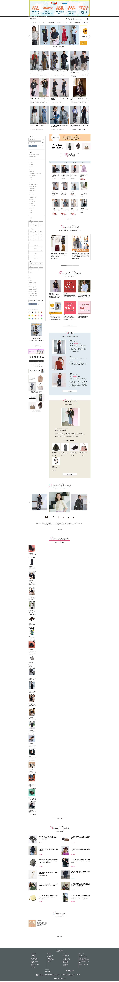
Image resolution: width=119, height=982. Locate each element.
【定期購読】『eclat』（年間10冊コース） (32, 638)
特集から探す (33, 962)
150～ (31, 272)
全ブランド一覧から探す (34, 154)
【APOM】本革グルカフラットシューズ (32, 745)
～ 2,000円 (31, 280)
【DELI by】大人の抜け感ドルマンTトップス (32, 719)
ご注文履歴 (49, 956)
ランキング (59, 22)
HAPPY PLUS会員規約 (82, 958)
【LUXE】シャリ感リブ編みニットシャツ (32, 612)
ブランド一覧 (41, 22)
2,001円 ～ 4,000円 (32, 282)
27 (30, 239)
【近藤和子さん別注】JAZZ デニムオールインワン (32, 569)
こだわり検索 (77, 22)
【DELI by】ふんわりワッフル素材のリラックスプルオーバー (32, 598)
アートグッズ (32, 205)
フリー (41, 225)
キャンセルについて (66, 958)
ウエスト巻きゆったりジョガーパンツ (32, 732)
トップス (31, 164)
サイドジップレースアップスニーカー (32, 555)
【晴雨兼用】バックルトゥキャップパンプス (32, 772)
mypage (66, 19)
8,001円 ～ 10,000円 (32, 289)
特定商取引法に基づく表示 (83, 964)
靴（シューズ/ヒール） (33, 184)
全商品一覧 (32, 965)
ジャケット (31, 177)
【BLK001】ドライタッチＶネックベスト (32, 692)
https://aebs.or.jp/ (72, 975)
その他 (30, 212)
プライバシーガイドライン (83, 956)
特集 (71, 22)
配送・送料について (66, 955)
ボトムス (31, 166)
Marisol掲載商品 (50, 22)
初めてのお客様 (65, 962)
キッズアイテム (32, 199)
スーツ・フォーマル (33, 175)
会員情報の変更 (49, 958)
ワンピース (31, 171)
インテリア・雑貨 (32, 197)
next (88, 36)
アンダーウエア (32, 190)
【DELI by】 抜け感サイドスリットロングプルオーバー (32, 705)
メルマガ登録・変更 (50, 959)
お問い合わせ (65, 965)
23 (35, 231)
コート (30, 179)
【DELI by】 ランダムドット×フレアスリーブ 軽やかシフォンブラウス (32, 583)
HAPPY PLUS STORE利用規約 (84, 959)
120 (30, 269)
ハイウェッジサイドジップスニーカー (32, 651)
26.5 (41, 237)
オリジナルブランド (33, 156)
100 (35, 266)
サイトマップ (81, 953)
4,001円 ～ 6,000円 (32, 284)
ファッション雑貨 (32, 186)
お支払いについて (66, 956)
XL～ (36, 225)
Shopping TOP (33, 953)
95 (30, 266)
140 (40, 269)
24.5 (36, 234)
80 (35, 263)
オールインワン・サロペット (35, 173)
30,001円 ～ (31, 297)
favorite (71, 19)
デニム (30, 169)
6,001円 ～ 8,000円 (32, 287)
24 (30, 234)
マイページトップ (50, 955)
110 (40, 266)
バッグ (30, 182)
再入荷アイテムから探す (35, 964)
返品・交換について (66, 959)
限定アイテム (32, 208)
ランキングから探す (34, 959)
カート (69, 19)
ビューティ (31, 195)
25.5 (30, 237)
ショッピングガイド (66, 953)
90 (40, 263)
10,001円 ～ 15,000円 (33, 291)
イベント (31, 210)
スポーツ (31, 192)
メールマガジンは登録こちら (36, 361)
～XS (31, 222)
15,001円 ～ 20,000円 (33, 293)
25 (40, 234)
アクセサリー (32, 188)
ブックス (31, 203)
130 (35, 269)
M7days (65, 22)
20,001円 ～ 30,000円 (33, 295)
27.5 (36, 239)
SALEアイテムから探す (34, 961)
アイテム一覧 (33, 22)
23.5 (41, 231)
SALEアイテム (85, 22)
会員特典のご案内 (66, 961)
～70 (31, 263)
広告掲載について (82, 955)
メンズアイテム (32, 201)
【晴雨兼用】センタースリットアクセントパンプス (32, 785)
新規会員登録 (49, 953)
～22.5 (31, 231)
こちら (68, 975)
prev (30, 36)
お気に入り (49, 961)
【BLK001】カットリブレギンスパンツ (32, 679)
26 (35, 237)
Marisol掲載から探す (34, 958)
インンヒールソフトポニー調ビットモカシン (32, 799)
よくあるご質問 (65, 964)
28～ (41, 239)
